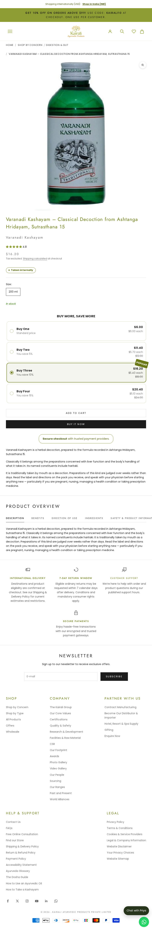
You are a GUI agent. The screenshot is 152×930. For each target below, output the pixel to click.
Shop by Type (15, 713)
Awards (54, 756)
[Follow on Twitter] (17, 901)
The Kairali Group (61, 707)
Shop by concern (30, 45)
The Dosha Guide (17, 877)
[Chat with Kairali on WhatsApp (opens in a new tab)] (144, 922)
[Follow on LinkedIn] (46, 901)
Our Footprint (58, 750)
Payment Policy (16, 859)
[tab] (15, 519)
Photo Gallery (58, 762)
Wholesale (12, 732)
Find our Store (15, 840)
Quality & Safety (60, 725)
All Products (13, 719)
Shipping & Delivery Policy (22, 846)
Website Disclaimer (119, 846)
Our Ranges (57, 787)
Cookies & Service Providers (124, 834)
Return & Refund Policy (20, 852)
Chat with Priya (136, 910)
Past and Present (61, 793)
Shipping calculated (35, 258)
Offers (10, 725)
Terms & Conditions (120, 828)
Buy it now (76, 424)
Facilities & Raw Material (65, 738)
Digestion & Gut (57, 45)
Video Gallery (58, 768)
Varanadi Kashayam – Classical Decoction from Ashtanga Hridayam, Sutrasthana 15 (69, 54)
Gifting (109, 730)
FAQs (9, 828)
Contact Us (13, 822)
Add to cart (76, 413)
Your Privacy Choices (120, 852)
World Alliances (59, 799)
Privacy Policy (115, 822)
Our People (57, 775)
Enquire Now (112, 736)
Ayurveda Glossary (18, 871)
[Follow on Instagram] (27, 901)
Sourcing (55, 781)
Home (10, 45)
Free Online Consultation (22, 834)
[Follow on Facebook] (8, 901)
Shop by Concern (17, 707)
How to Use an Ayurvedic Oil (24, 883)
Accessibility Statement (21, 865)
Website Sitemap (118, 859)
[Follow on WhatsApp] (56, 901)
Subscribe (114, 676)
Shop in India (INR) (94, 4)
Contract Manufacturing (120, 707)
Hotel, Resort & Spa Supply (121, 724)
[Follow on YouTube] (37, 901)
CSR (52, 744)
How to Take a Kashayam (22, 889)
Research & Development (66, 732)
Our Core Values (60, 713)
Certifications (58, 719)
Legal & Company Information (126, 840)
